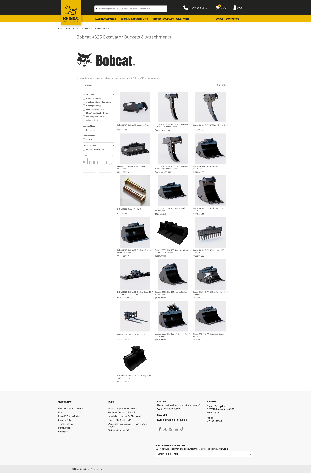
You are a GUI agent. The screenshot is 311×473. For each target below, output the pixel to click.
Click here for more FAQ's (119, 430)
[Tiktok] (181, 429)
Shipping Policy (65, 420)
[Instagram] (170, 429)
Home (61, 29)
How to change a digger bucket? (122, 408)
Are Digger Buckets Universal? (121, 412)
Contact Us (232, 19)
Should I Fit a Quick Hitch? (119, 420)
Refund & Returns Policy (69, 416)
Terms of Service (65, 424)
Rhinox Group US (80, 469)
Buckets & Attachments (134, 19)
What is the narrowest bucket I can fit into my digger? (128, 425)
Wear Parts (183, 19)
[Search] (97, 9)
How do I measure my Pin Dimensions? (125, 416)
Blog (60, 412)
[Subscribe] (250, 454)
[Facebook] (160, 429)
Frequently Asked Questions (71, 408)
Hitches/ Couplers (163, 19)
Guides (219, 19)
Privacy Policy (64, 428)
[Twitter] (165, 429)
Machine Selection (105, 19)
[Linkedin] (176, 429)
